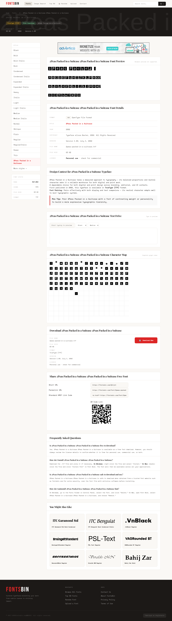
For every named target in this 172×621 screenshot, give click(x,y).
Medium (17, 113)
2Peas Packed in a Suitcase (22, 161)
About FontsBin (108, 596)
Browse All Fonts (73, 592)
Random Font (70, 599)
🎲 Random (62, 4)
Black (16, 50)
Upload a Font (71, 603)
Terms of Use (107, 603)
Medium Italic (20, 118)
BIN (12, 4)
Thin (16, 155)
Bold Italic (19, 61)
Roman (16, 150)
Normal (17, 124)
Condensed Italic (22, 76)
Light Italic (20, 108)
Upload (73, 4)
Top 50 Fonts (71, 596)
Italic (17, 97)
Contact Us (106, 592)
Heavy (16, 92)
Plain (16, 134)
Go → (162, 4)
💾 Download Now (146, 340)
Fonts (28, 4)
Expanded (18, 82)
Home (7, 13)
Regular (17, 139)
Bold (16, 55)
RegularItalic (20, 145)
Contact (83, 4)
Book (16, 66)
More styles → (20, 168)
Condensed (18, 71)
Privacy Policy (108, 599)
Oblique (17, 129)
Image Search (40, 4)
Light (16, 103)
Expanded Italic (21, 87)
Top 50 (52, 4)
